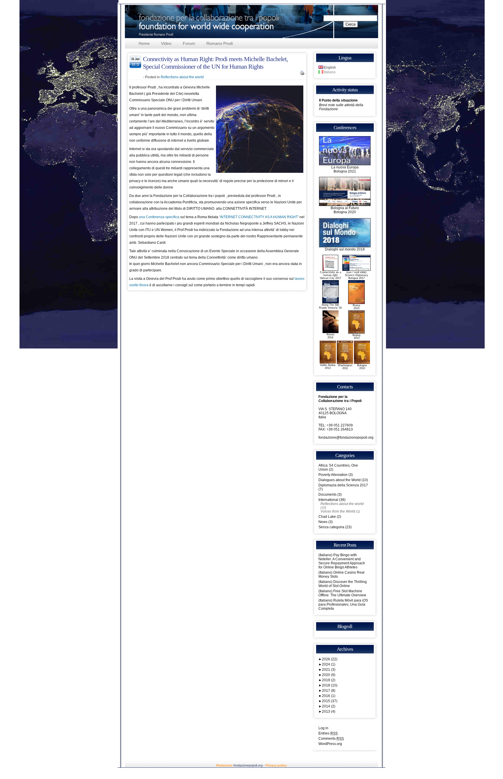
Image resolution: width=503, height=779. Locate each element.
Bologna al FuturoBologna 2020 (345, 210)
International (328, 500)
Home (144, 43)
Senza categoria (331, 527)
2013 (328, 711)
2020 (328, 675)
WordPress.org (330, 744)
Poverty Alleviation (333, 475)
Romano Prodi (219, 43)
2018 (329, 685)
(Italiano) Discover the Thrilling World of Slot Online (342, 584)
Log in (323, 728)
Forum (189, 43)
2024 (328, 664)
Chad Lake (327, 517)
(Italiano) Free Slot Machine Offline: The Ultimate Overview (342, 593)
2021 (328, 670)
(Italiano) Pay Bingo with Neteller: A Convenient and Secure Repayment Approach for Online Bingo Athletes (341, 561)
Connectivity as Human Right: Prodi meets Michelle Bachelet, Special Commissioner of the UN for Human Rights (215, 62)
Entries (328, 733)
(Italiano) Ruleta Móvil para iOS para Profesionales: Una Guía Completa (343, 604)
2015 (329, 701)
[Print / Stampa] (302, 74)
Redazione (224, 765)
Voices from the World (337, 511)
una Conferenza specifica (159, 217)
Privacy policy (276, 765)
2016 (328, 696)
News (322, 522)
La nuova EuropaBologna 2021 (345, 169)
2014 (328, 706)
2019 (328, 680)
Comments (331, 739)
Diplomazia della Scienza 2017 (343, 485)
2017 (328, 691)
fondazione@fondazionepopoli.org (345, 437)
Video (166, 43)
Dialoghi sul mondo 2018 (345, 249)
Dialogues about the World (339, 480)
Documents (327, 494)
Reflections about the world (182, 77)
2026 (329, 659)
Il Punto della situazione (338, 100)
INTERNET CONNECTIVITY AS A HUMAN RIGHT (259, 217)
